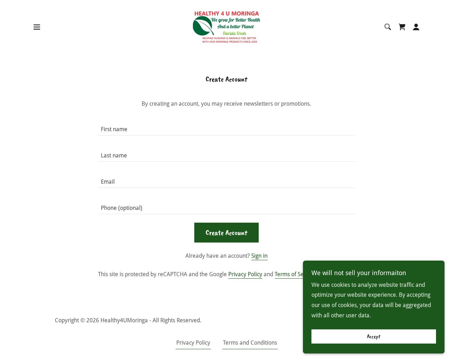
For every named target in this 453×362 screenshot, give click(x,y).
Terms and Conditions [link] (250, 342)
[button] (37, 27)
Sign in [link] (259, 255)
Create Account (226, 233)
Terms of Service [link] (295, 274)
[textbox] (226, 126)
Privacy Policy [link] (245, 274)
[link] (227, 26)
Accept (373, 336)
